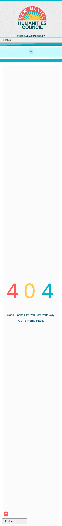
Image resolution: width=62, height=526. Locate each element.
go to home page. (31, 320)
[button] (31, 51)
